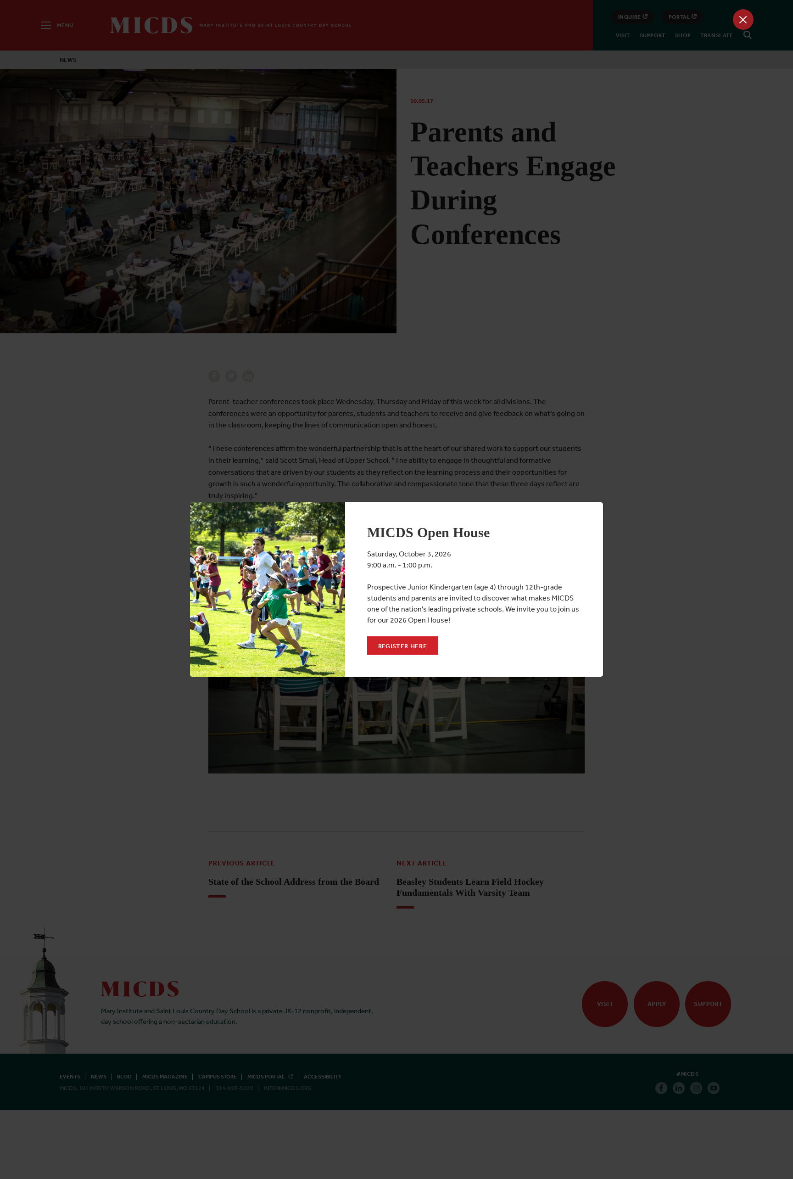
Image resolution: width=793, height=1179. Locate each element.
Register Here (402, 646)
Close (743, 19)
